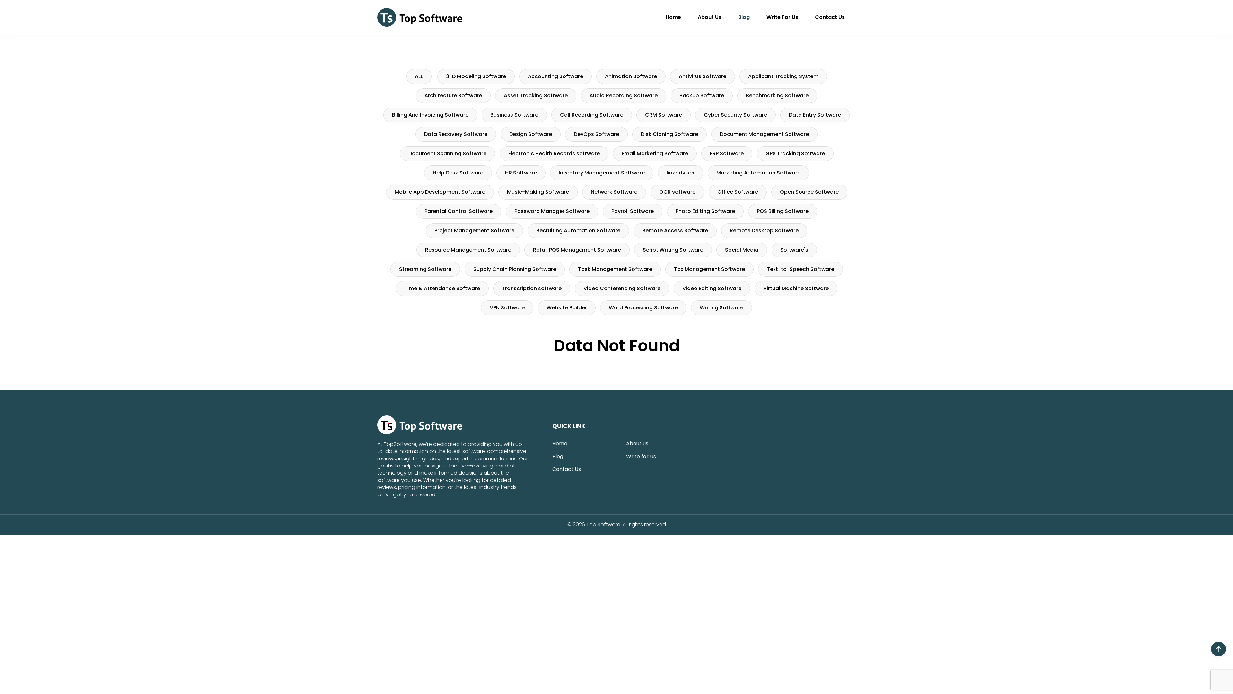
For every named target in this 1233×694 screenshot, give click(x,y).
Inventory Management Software (602, 172)
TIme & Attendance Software (442, 288)
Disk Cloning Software (669, 134)
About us (709, 17)
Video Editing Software (711, 288)
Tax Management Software (709, 269)
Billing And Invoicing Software (430, 115)
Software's (794, 250)
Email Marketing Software (655, 153)
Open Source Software (809, 192)
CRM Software (663, 115)
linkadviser (681, 172)
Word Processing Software (643, 307)
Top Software (603, 524)
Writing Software (721, 307)
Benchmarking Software (777, 95)
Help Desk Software (458, 172)
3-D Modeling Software (476, 76)
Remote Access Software (675, 230)
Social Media (741, 250)
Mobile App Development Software (440, 192)
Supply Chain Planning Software (514, 269)
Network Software (614, 192)
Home (673, 17)
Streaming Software (425, 269)
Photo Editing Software (705, 211)
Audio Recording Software (624, 95)
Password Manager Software (552, 211)
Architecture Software (453, 95)
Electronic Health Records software (554, 153)
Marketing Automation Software (758, 172)
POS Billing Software (783, 211)
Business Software (514, 115)
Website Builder (567, 307)
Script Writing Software (673, 250)
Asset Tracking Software (536, 95)
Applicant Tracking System (783, 76)
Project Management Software (474, 230)
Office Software (737, 192)
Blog (744, 17)
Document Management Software (764, 134)
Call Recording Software (591, 115)
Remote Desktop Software (764, 230)
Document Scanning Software (447, 153)
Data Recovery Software (455, 134)
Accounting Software (555, 76)
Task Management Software (615, 269)
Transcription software (532, 288)
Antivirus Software (702, 76)
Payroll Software (632, 211)
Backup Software (701, 95)
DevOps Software (596, 134)
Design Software (530, 134)
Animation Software (631, 76)
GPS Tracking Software (795, 153)
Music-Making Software (538, 192)
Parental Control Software (458, 211)
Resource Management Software (468, 250)
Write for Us (782, 17)
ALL (419, 76)
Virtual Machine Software (796, 288)
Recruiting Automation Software (578, 230)
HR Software (521, 172)
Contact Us (830, 17)
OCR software (677, 192)
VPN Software (507, 307)
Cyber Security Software (735, 115)
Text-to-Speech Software (800, 269)
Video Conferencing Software (621, 288)
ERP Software (727, 153)
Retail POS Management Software (577, 250)
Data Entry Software (815, 115)
